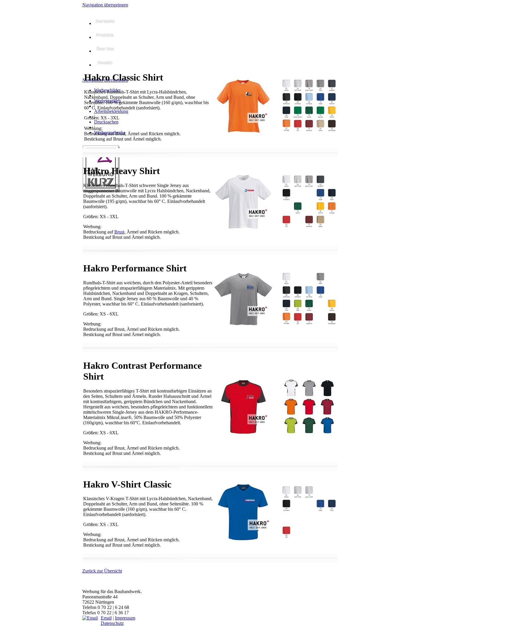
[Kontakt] (105, 64)
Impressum (125, 617)
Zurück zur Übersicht (102, 570)
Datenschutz (112, 623)
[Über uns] (105, 51)
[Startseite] (105, 23)
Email (106, 617)
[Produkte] (105, 37)
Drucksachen (106, 121)
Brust (119, 231)
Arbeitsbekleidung (111, 111)
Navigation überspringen (105, 4)
